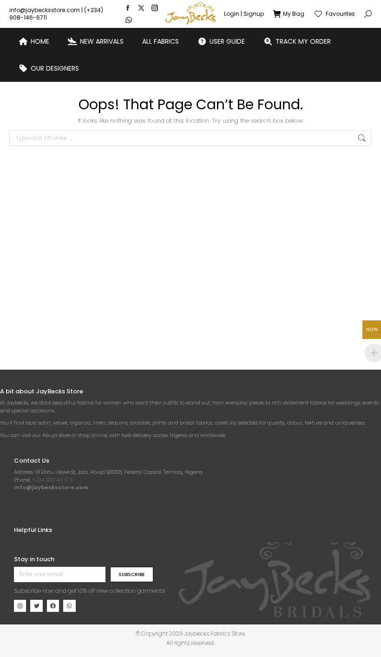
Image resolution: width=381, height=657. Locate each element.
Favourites (340, 14)
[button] (137, 7)
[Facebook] (53, 606)
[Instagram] (20, 606)
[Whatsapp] (69, 606)
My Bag (293, 14)
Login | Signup (244, 14)
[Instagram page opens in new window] (155, 8)
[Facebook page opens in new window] (128, 8)
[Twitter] (36, 606)
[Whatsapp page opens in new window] (129, 20)
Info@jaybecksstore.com (51, 487)
